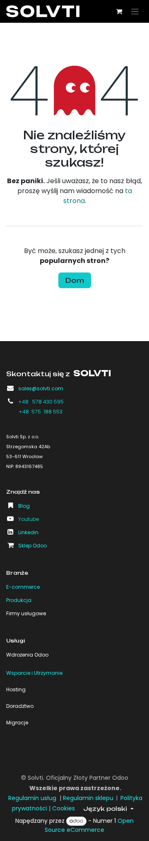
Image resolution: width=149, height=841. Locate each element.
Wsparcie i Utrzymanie (34, 672)
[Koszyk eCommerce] (119, 11)
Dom (74, 280)
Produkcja (18, 600)
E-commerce (23, 586)
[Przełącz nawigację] (135, 11)
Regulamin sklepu (88, 798)
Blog (24, 505)
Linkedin (28, 532)
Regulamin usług (32, 798)
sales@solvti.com (40, 388)
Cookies (63, 808)
